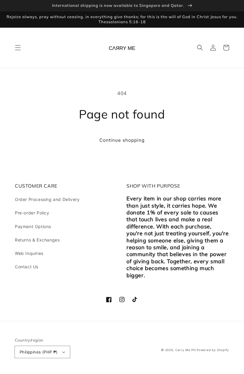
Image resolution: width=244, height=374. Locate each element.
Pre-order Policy (32, 212)
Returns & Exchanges (37, 239)
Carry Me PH (185, 350)
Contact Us (26, 266)
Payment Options (33, 226)
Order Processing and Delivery (47, 199)
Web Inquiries (29, 253)
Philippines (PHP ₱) (39, 352)
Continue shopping (122, 140)
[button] (17, 47)
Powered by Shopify (213, 350)
